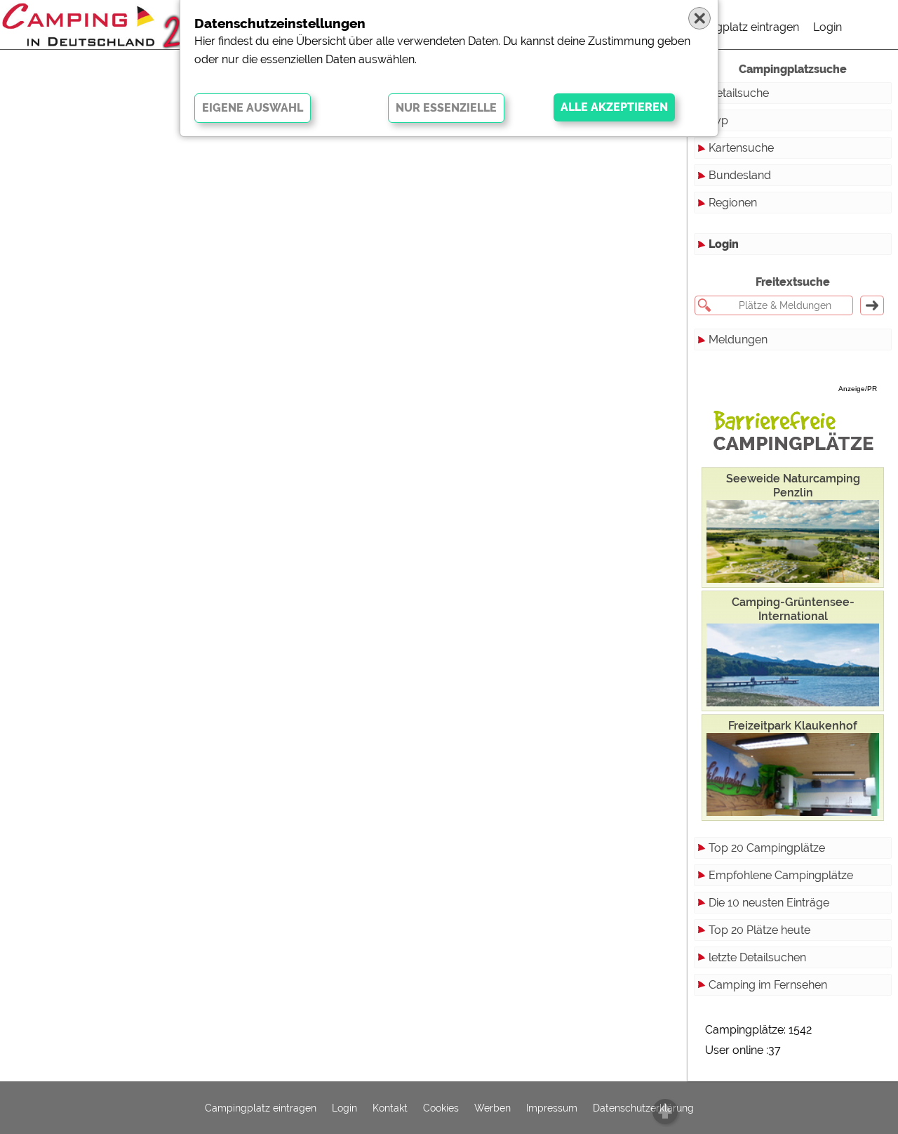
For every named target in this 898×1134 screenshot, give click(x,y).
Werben (492, 1108)
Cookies (441, 1108)
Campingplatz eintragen (737, 27)
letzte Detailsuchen (757, 957)
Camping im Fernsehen (768, 984)
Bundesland (740, 175)
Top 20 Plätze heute (759, 930)
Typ (718, 120)
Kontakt (390, 1108)
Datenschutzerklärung (643, 1108)
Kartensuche (741, 147)
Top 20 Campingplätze (767, 848)
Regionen (733, 202)
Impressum (551, 1108)
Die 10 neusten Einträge (769, 902)
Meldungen (738, 339)
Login (827, 27)
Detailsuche (739, 93)
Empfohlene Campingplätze (781, 875)
